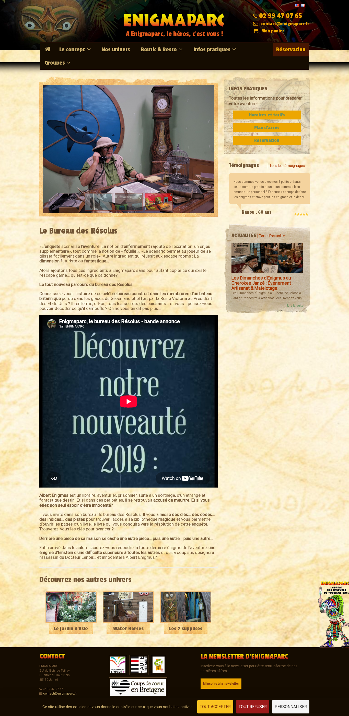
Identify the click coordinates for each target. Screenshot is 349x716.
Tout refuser (253, 706)
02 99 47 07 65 (280, 16)
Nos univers (116, 49)
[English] (297, 5)
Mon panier (272, 31)
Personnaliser (291, 706)
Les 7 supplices (185, 629)
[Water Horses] (128, 607)
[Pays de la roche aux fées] (158, 664)
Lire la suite (295, 305)
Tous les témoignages (287, 166)
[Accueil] (48, 49)
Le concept (72, 49)
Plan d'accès (267, 127)
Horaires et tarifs (267, 115)
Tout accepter (215, 706)
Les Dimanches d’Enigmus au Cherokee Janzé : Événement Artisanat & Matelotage (261, 283)
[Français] (303, 5)
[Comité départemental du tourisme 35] (139, 664)
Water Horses (128, 629)
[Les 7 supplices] (186, 607)
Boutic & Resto (159, 49)
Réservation (291, 49)
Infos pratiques (211, 49)
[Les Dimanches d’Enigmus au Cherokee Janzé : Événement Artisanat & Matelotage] (267, 258)
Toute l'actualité (272, 236)
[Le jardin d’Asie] (71, 607)
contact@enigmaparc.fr (284, 24)
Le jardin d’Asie (71, 629)
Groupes (55, 62)
